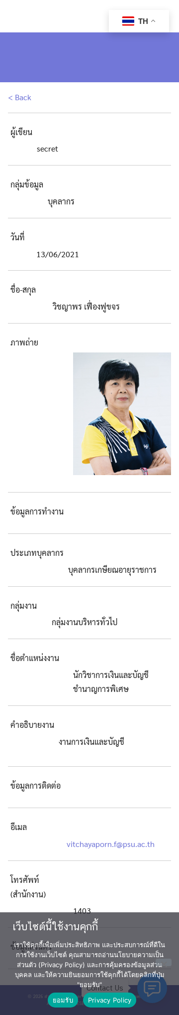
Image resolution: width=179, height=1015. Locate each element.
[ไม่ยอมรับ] (164, 962)
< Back (19, 97)
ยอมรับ (63, 1000)
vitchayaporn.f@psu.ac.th (111, 844)
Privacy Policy (110, 1000)
